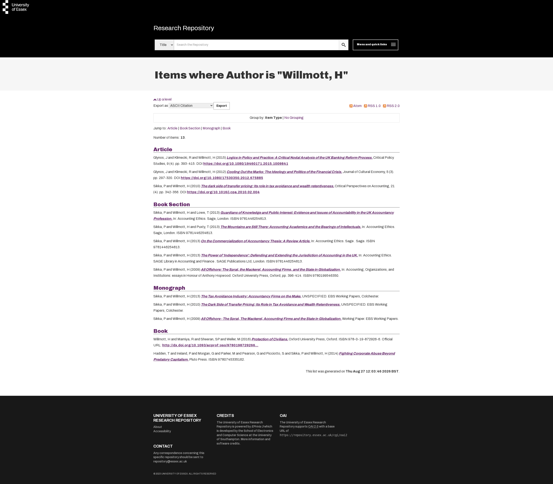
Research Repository (183, 28)
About (157, 427)
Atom (357, 106)
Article (172, 128)
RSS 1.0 (374, 106)
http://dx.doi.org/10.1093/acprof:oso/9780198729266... (210, 345)
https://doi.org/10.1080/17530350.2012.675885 (222, 178)
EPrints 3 (257, 426)
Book (226, 128)
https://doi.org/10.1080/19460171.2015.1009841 (245, 163)
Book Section (190, 128)
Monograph (211, 128)
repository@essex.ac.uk (170, 461)
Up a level (164, 99)
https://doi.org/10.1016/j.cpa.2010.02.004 (223, 192)
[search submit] (343, 44)
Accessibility (162, 431)
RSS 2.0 (393, 106)
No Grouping (294, 117)
